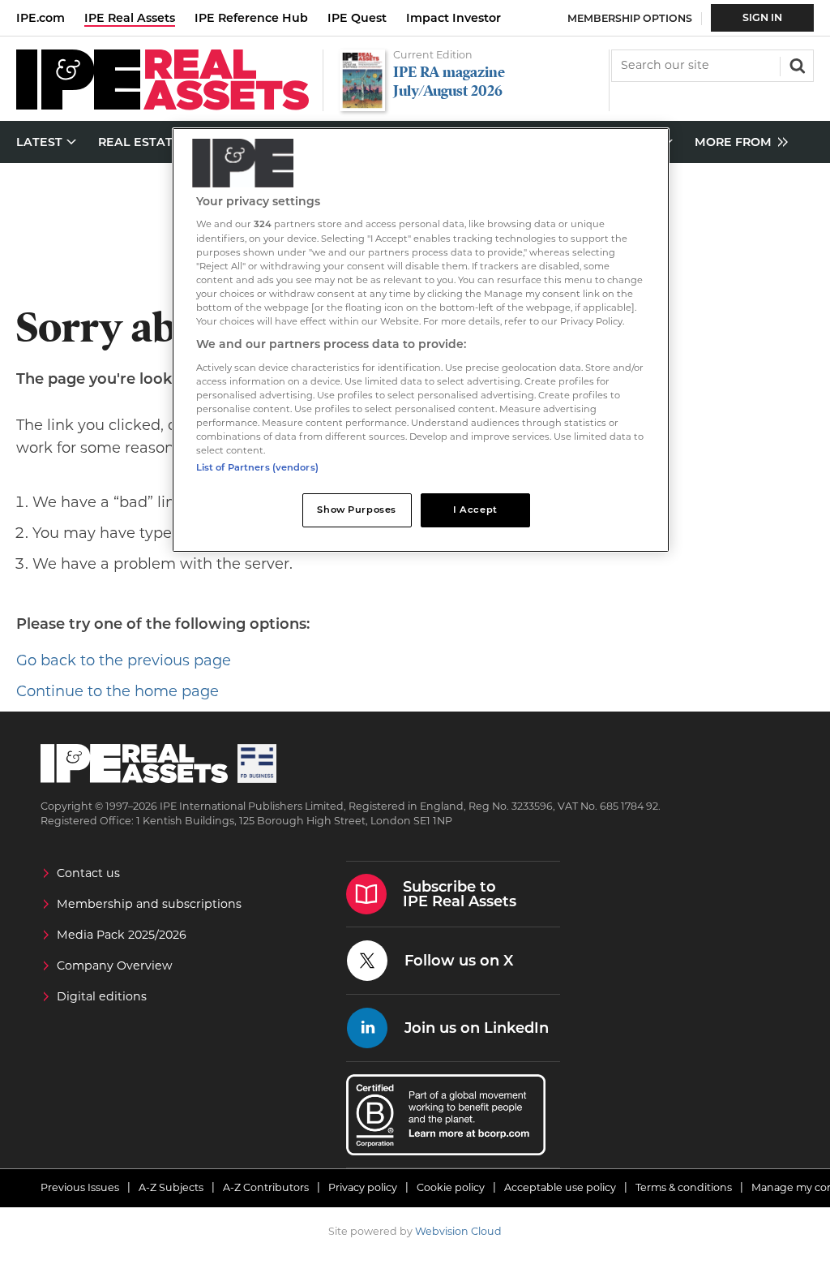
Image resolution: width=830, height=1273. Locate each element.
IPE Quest (357, 18)
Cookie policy (451, 1187)
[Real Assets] (162, 106)
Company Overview (115, 965)
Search (796, 64)
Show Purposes (356, 509)
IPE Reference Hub (251, 18)
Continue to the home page (117, 691)
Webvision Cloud (458, 1231)
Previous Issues (80, 1187)
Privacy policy (362, 1187)
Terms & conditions (683, 1187)
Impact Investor (453, 18)
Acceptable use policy (560, 1187)
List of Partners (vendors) (257, 467)
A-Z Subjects (171, 1187)
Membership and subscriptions (149, 904)
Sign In (762, 17)
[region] (421, 340)
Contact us (88, 873)
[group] (737, 142)
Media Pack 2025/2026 (121, 934)
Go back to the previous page (123, 660)
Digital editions (102, 996)
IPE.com (40, 18)
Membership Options (629, 18)
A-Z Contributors (266, 1187)
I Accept (475, 509)
